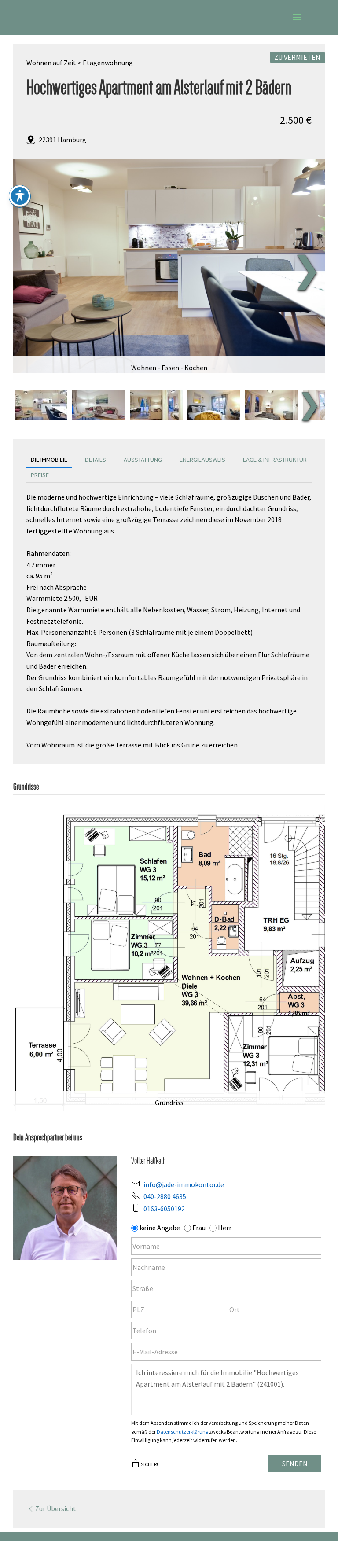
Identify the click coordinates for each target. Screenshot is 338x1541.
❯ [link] (306, 269)
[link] (173, 266)
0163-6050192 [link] (164, 1208)
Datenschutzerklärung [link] (182, 1431)
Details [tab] (95, 459)
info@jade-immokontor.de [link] (183, 1184)
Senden (295, 1463)
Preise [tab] (40, 475)
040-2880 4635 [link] (164, 1196)
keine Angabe (159, 1227)
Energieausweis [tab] (202, 459)
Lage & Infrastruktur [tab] (275, 459)
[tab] (41, 405)
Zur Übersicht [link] (55, 1508)
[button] (297, 23)
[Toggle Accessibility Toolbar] (19, 195)
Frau (199, 1227)
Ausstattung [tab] (143, 459)
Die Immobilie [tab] (49, 459)
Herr (225, 1227)
